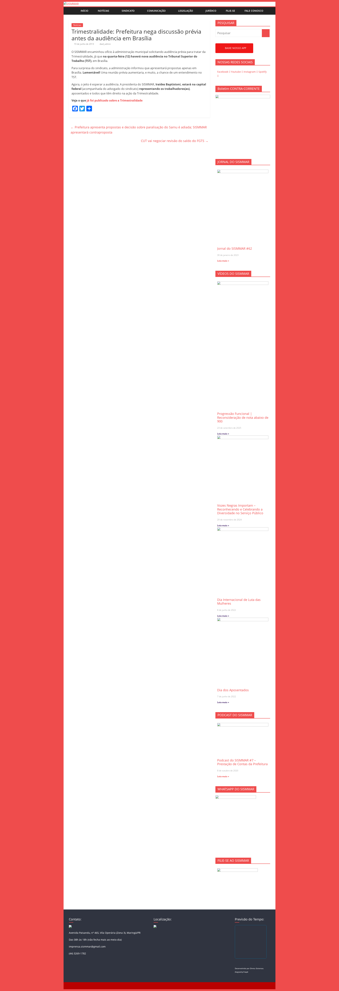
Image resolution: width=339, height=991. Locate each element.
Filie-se (230, 10)
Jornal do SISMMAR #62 (234, 248)
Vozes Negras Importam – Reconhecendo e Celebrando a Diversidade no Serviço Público (240, 509)
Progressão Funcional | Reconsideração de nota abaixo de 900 (242, 417)
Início (84, 10)
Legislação (185, 10)
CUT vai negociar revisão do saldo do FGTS (174, 141)
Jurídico (211, 10)
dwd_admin (105, 43)
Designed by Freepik (241, 972)
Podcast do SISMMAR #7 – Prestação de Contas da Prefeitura (242, 762)
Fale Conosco (254, 10)
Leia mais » (223, 260)
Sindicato (128, 10)
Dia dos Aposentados (233, 690)
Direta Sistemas (256, 968)
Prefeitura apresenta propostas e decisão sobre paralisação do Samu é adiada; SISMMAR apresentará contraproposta (139, 129)
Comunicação (156, 10)
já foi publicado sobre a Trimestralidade (115, 100)
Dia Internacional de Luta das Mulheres (239, 602)
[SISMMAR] (71, 4)
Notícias (103, 10)
